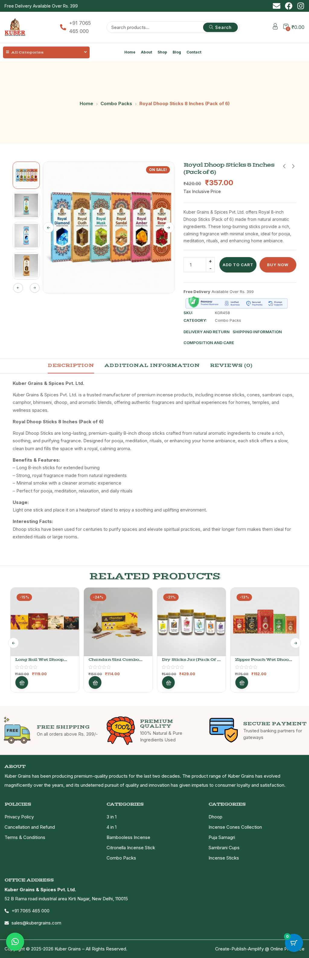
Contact (193, 52)
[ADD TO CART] (21, 682)
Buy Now (277, 264)
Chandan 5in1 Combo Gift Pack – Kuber (113, 662)
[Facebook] (288, 6)
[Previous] (48, 227)
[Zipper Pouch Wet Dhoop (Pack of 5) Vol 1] (265, 622)
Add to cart (238, 264)
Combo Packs (116, 103)
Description (71, 365)
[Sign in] (275, 27)
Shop (162, 52)
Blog (177, 52)
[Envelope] (276, 6)
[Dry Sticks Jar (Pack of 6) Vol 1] (191, 622)
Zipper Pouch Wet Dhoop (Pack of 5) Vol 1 (263, 662)
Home (129, 52)
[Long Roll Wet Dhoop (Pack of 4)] (45, 622)
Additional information (152, 365)
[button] (15, 942)
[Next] (169, 227)
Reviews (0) (231, 365)
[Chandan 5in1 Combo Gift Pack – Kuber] (118, 622)
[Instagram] (300, 6)
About (146, 52)
